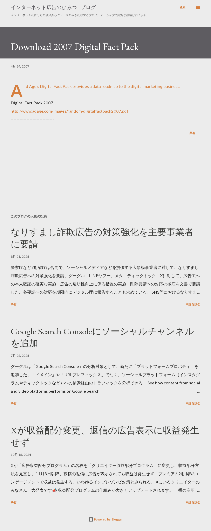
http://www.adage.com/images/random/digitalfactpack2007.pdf (69, 111)
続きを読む (193, 304)
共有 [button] (192, 133)
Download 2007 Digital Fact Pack (75, 46)
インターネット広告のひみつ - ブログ (53, 7)
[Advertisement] (105, 179)
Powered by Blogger (108, 519)
